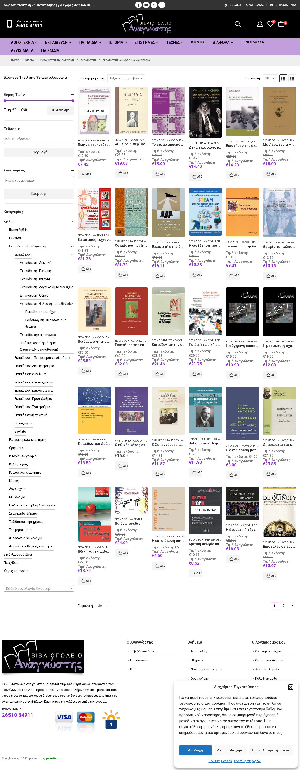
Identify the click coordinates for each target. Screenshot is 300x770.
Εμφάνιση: (253, 78)
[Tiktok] (161, 5)
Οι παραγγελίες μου (269, 660)
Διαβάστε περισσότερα (88, 174)
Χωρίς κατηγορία (16, 571)
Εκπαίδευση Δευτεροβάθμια (34, 366)
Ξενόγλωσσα (252, 42)
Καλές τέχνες (18, 464)
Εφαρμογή (38, 152)
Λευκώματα (22, 50)
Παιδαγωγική (24, 423)
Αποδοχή (195, 750)
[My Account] (260, 24)
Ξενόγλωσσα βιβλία (18, 554)
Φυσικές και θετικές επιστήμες (31, 546)
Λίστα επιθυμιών (267, 669)
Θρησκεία (16, 448)
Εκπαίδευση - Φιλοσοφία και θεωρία (136, 140)
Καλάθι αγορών (266, 678)
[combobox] (39, 588)
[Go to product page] (131, 110)
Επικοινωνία (286, 5)
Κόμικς (198, 42)
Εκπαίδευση (196, 540)
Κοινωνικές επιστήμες (25, 472)
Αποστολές (199, 651)
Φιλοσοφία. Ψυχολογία (25, 538)
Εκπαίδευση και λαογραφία (34, 382)
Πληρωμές (198, 660)
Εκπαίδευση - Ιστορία (238, 141)
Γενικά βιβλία (197, 143)
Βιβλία (8, 221)
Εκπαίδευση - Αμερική (35, 262)
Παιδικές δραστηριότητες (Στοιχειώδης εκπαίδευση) (39, 346)
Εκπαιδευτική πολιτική (31, 415)
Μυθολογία (17, 497)
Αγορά (125, 173)
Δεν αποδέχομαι (230, 750)
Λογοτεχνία (22, 42)
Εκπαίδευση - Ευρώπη (35, 271)
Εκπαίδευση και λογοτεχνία (34, 390)
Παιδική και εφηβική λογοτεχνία (32, 505)
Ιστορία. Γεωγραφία (22, 456)
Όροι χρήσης (200, 678)
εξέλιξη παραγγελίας (247, 5)
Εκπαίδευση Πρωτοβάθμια (33, 399)
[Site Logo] (146, 24)
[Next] (292, 606)
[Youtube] (146, 5)
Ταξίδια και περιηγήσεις (26, 522)
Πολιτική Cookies (220, 761)
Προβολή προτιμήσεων (271, 750)
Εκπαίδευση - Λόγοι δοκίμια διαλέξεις (138, 340)
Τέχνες (173, 42)
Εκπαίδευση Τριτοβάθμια (32, 407)
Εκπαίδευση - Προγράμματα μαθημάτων (42, 358)
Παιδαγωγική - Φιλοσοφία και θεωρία (137, 241)
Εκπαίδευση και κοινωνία (38, 335)
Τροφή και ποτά (20, 530)
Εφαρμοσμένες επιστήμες (27, 440)
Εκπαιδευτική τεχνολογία (168, 340)
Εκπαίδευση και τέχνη (91, 140)
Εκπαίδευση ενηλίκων (30, 374)
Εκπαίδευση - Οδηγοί (34, 295)
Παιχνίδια (50, 50)
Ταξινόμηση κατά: (91, 78)
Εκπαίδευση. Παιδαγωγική (27, 246)
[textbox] (40, 139)
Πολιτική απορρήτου (247, 761)
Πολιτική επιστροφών (206, 669)
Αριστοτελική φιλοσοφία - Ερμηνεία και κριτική (144, 440)
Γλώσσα (15, 238)
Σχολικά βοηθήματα (23, 513)
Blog (133, 669)
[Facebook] (138, 5)
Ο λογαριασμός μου (269, 651)
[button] (290, 687)
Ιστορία (116, 42)
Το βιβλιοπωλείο (142, 651)
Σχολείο (20, 431)
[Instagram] (154, 5)
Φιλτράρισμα (60, 110)
